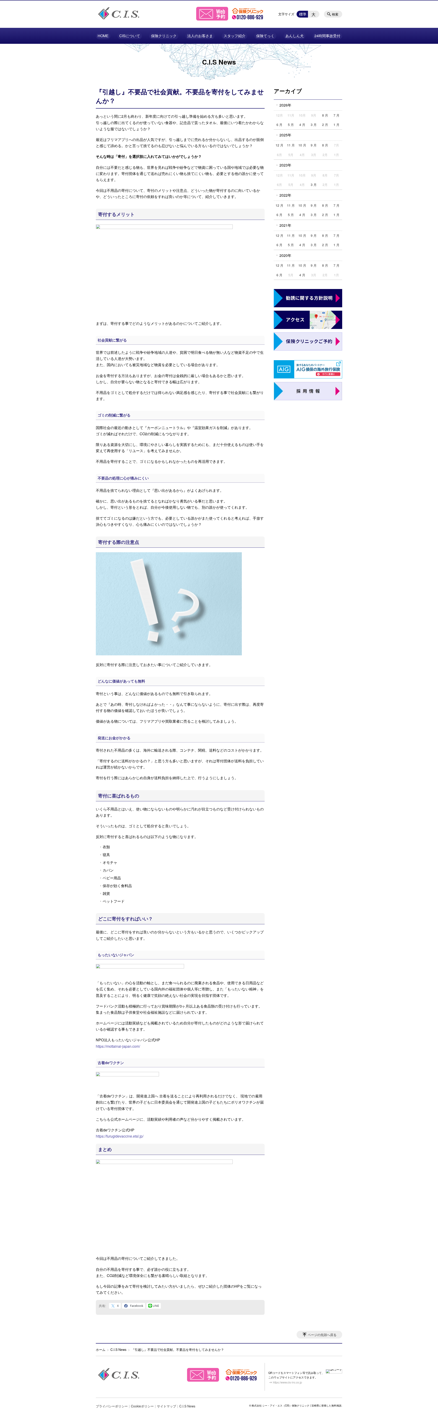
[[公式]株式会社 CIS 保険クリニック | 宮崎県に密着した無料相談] (118, 13)
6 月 (279, 124)
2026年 (285, 105)
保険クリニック (164, 35)
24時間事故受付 (327, 35)
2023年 (285, 165)
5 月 (291, 124)
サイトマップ (166, 1406)
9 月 (314, 145)
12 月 (279, 145)
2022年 (285, 195)
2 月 (325, 124)
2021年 (285, 225)
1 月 (336, 124)
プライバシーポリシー (112, 1406)
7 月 (336, 115)
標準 (302, 14)
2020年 (285, 255)
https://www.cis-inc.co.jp (287, 1382)
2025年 (285, 135)
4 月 (302, 124)
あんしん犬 (294, 35)
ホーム (100, 1349)
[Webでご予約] (212, 19)
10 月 (302, 145)
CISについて (129, 35)
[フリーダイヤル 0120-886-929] (247, 19)
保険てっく (265, 35)
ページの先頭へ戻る (322, 1334)
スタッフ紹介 (234, 35)
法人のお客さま (200, 35)
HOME (103, 35)
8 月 (325, 115)
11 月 (291, 145)
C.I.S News (118, 1349)
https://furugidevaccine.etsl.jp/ (119, 1136)
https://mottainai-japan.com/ (118, 1046)
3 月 (314, 124)
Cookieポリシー (142, 1406)
